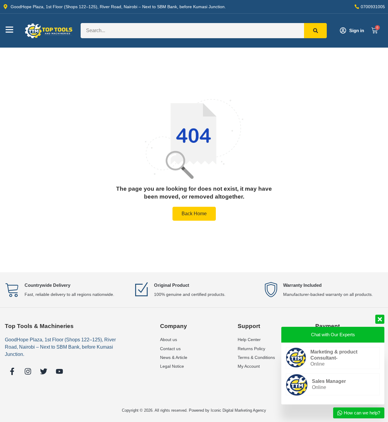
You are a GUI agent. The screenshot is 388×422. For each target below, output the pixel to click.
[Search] (315, 30)
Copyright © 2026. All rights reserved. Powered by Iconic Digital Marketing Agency (194, 410)
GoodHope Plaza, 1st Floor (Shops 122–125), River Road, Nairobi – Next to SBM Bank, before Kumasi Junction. (60, 347)
